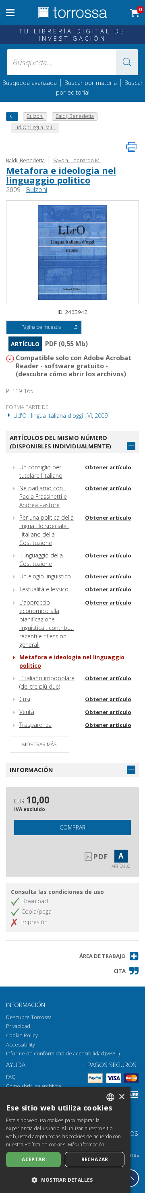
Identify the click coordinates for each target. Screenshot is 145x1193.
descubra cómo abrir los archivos (71, 373)
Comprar (72, 827)
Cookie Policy (22, 1035)
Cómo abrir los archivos (33, 1086)
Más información (86, 1144)
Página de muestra (41, 327)
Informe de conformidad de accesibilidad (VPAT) (63, 1053)
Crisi (24, 699)
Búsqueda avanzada (29, 82)
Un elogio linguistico (45, 576)
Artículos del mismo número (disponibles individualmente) (60, 441)
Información (31, 770)
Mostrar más (39, 744)
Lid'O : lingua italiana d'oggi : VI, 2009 (60, 415)
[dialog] (65, 1140)
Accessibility (20, 1044)
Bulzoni (36, 189)
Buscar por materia (90, 82)
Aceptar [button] (33, 1159)
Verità (26, 712)
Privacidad (18, 1026)
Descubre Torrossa (29, 1017)
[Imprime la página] (131, 146)
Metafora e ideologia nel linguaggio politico (61, 175)
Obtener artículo (108, 467)
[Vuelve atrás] (12, 116)
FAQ (11, 1076)
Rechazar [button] (94, 1159)
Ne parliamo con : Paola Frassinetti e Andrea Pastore (43, 496)
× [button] (121, 1097)
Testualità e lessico (43, 589)
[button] (127, 62)
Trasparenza (35, 725)
